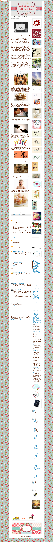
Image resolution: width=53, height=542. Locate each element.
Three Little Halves (36, 283)
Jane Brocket (35, 300)
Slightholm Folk (35, 267)
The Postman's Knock (36, 291)
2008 (34, 489)
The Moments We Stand (36, 318)
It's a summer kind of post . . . (37, 362)
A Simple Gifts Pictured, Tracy (36, 305)
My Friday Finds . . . (36, 367)
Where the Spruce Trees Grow (36, 272)
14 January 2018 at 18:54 (21, 283)
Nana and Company (36, 289)
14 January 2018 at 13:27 (21, 262)
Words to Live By (20, 16)
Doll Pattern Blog (35, 309)
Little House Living (36, 298)
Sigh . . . (35, 459)
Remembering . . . (36, 448)
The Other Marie (35, 319)
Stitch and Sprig (35, 265)
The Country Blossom (36, 302)
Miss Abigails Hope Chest (36, 285)
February (35, 431)
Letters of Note (35, 303)
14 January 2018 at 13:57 (24, 272)
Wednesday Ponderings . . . (37, 463)
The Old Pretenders (36, 281)
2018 (34, 419)
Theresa (34, 292)
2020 (34, 417)
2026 (34, 410)
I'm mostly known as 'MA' (16, 272)
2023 (34, 413)
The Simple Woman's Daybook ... (37, 465)
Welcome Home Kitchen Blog (36, 260)
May (34, 428)
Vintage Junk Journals (36, 266)
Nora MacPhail (35, 261)
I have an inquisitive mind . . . (37, 443)
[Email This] (21, 214)
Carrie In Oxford (35, 287)
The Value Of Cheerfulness (37, 320)
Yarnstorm (34, 299)
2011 (33, 485)
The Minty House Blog (36, 317)
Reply (14, 237)
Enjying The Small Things (37, 288)
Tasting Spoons (35, 316)
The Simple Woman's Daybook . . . (36, 350)
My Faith (15, 16)
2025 (34, 411)
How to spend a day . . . (37, 449)
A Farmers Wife (35, 296)
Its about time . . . (36, 439)
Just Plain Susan (35, 264)
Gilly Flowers (35, 270)
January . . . (35, 438)
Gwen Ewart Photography (36, 290)
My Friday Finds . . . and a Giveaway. (36, 332)
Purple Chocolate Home (36, 280)
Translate (38, 238)
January (35, 432)
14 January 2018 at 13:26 (19, 251)
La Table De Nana (35, 312)
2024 (34, 412)
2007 (34, 490)
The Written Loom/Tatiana (37, 322)
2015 (34, 481)
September (35, 423)
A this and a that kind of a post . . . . (36, 344)
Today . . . (35, 458)
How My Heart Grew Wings (37, 311)
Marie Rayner (15, 262)
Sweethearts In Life (36, 304)
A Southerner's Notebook (36, 263)
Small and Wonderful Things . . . (37, 437)
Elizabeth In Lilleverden (36, 310)
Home (12, 16)
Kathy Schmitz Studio (36, 282)
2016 (34, 480)
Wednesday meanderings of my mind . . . (37, 453)
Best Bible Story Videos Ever (37, 307)
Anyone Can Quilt (35, 284)
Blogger (30, 536)
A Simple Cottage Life (36, 297)
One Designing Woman (36, 314)
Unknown (14, 251)
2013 (34, 483)
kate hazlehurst (15, 283)
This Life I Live (35, 301)
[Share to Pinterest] (24, 214)
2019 (34, 418)
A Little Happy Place (36, 262)
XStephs (34, 321)
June (34, 427)
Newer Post (13, 319)
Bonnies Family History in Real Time (37, 294)
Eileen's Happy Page (36, 268)
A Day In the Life (35, 295)
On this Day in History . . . (37, 468)
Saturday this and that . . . (37, 469)
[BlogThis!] (22, 214)
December (35, 420)
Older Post (28, 319)
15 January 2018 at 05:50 (21, 303)
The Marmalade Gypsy (36, 286)
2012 (34, 484)
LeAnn (14, 289)
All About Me (26, 16)
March (35, 430)
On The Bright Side (36, 313)
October (35, 422)
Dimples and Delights (36, 308)
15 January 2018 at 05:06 (18, 289)
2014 (34, 482)
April (34, 429)
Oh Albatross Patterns (36, 271)
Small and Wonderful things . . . (37, 457)
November (35, 421)
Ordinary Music (36, 433)
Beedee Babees (35, 306)
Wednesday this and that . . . (37, 473)
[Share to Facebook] (23, 214)
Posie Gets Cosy (35, 315)
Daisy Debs (34, 269)
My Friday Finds (35, 325)
